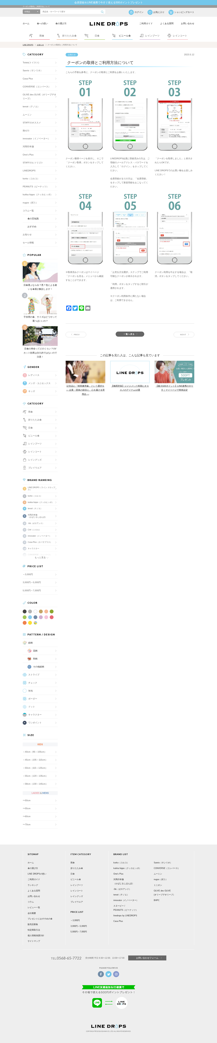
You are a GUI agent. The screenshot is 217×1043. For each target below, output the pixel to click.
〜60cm (27, 816)
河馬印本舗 (28, 146)
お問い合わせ (187, 23)
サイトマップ (34, 941)
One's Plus (28, 154)
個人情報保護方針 (36, 935)
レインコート (77, 890)
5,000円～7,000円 (32, 590)
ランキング (33, 885)
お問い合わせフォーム (147, 958)
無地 (30, 690)
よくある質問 (166, 23)
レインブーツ (77, 885)
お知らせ (40, 45)
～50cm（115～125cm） (35, 768)
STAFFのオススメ (32, 122)
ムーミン (27, 114)
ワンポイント (35, 722)
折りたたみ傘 (77, 868)
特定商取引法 (34, 930)
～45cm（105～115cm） (35, 759)
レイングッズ (35, 459)
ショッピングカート (184, 12)
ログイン (139, 12)
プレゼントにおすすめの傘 (40, 919)
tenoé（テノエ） (31, 106)
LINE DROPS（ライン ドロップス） (41, 488)
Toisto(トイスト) (31, 62)
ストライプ (33, 674)
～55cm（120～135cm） (35, 776)
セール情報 (28, 242)
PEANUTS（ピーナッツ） (36, 186)
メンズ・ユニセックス (39, 383)
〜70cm (27, 824)
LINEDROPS (29, 170)
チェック (32, 682)
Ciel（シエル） (34, 530)
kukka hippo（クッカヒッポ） (38, 194)
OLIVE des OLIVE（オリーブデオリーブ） (39, 96)
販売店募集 (33, 924)
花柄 (35, 650)
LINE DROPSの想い (37, 874)
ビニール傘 (33, 435)
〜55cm (27, 808)
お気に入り (158, 12)
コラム (31, 902)
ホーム (26, 23)
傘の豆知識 (33, 218)
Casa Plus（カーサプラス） (40, 542)
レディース (33, 375)
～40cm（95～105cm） (35, 751)
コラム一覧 (28, 210)
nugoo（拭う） (30, 202)
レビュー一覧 (34, 907)
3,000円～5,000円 (32, 582)
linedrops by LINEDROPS (125, 915)
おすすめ (31, 226)
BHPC (156, 900)
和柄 (35, 658)
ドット (31, 706)
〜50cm (27, 800)
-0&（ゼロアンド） (36, 523)
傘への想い (42, 23)
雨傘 (73, 862)
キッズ (31, 391)
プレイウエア (35, 467)
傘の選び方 (61, 23)
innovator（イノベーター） (36, 138)
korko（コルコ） (31, 178)
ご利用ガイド (146, 23)
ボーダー (32, 698)
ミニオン (158, 885)
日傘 (73, 874)
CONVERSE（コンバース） (37, 86)
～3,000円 (28, 574)
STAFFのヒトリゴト (33, 162)
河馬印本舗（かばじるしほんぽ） (37, 516)
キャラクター (35, 714)
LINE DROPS (28, 45)
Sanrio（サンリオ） (33, 70)
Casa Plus (28, 78)
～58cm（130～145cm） (35, 784)
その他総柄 (38, 666)
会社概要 (32, 913)
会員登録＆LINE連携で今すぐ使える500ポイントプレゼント (108, 2)
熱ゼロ (26, 130)
